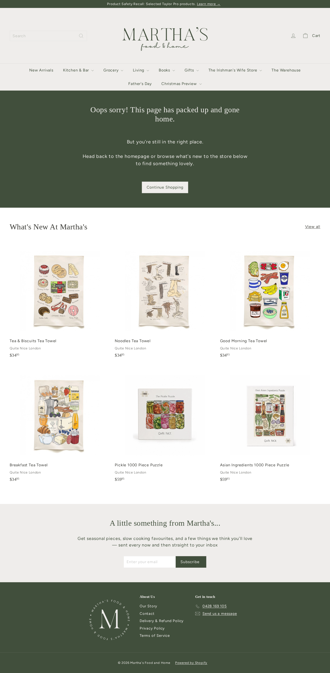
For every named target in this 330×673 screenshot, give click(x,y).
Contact (147, 613)
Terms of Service (155, 635)
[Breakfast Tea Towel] (60, 426)
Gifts (190, 70)
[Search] (81, 36)
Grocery (111, 70)
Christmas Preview (179, 83)
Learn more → (209, 4)
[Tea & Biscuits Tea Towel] (60, 302)
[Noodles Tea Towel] (165, 302)
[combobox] (48, 36)
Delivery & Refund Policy (162, 621)
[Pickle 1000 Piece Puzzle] (165, 426)
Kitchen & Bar (76, 70)
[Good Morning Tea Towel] (270, 302)
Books (165, 70)
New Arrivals (41, 70)
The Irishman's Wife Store (233, 70)
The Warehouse (286, 70)
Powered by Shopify (191, 663)
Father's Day (140, 83)
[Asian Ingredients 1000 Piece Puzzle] (270, 426)
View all (312, 226)
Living (139, 70)
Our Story (148, 606)
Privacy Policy (152, 628)
